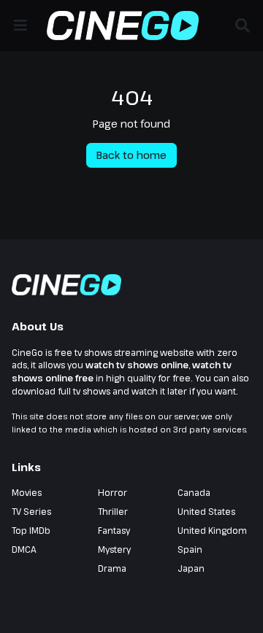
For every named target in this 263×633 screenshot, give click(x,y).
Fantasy (114, 530)
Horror (112, 492)
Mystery (114, 549)
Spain (190, 549)
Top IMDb (31, 530)
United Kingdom (212, 530)
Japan (191, 568)
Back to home (131, 155)
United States (206, 511)
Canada (194, 492)
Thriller (113, 511)
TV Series (31, 511)
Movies (27, 492)
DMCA (24, 549)
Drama (112, 568)
